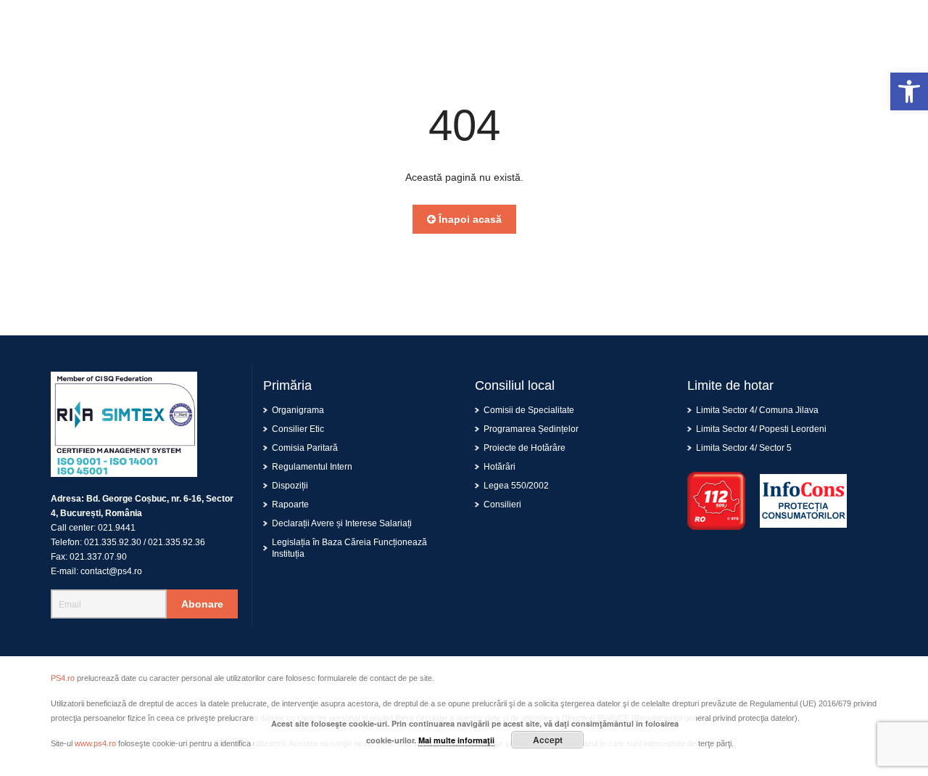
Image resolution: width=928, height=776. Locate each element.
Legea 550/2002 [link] (516, 486)
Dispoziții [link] (290, 486)
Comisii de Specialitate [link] (529, 410)
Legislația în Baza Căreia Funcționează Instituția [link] (349, 548)
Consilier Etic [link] (298, 429)
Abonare (202, 604)
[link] (909, 91)
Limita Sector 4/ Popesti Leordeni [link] (761, 429)
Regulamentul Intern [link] (312, 467)
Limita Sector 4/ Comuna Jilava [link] (757, 410)
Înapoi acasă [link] (469, 219)
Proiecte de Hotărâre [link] (525, 448)
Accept (548, 739)
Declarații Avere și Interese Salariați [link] (342, 523)
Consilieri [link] (502, 504)
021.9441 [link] (117, 528)
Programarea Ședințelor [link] (531, 429)
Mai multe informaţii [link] (456, 740)
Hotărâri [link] (499, 467)
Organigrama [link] (298, 410)
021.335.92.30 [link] (112, 542)
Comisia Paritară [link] (305, 448)
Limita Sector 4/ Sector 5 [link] (744, 448)
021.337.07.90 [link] (98, 557)
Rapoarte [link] (290, 504)
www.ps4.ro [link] (95, 743)
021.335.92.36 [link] (176, 542)
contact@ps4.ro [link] (111, 571)
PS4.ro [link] (63, 678)
